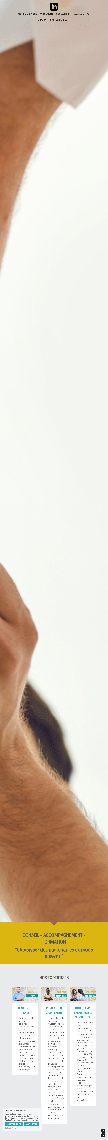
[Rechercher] (88, 14)
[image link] (54, 6)
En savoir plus (32, 1120)
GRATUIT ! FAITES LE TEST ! (54, 20)
